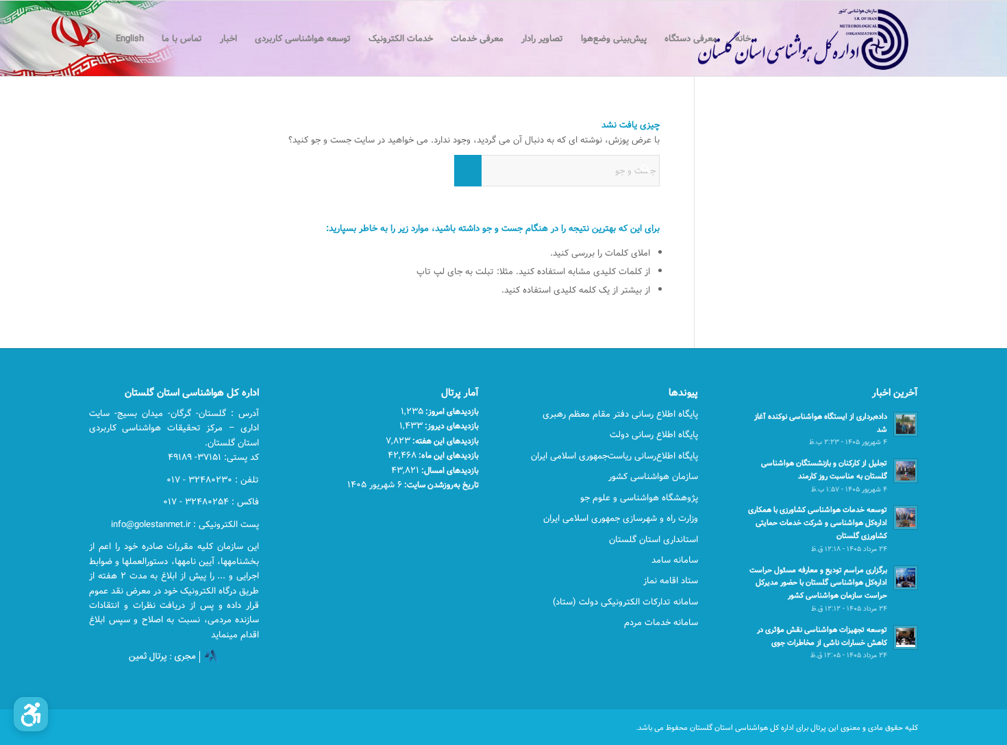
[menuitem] (743, 38)
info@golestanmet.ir (150, 524)
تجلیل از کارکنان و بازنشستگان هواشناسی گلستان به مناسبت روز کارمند (824, 469)
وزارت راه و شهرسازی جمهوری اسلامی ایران (620, 518)
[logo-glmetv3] (782, 38)
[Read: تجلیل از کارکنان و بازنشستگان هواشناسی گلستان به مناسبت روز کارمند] (905, 471)
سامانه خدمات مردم (661, 622)
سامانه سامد (674, 559)
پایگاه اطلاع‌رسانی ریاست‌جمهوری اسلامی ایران (614, 455)
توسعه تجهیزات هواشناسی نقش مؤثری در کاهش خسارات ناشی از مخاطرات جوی (822, 636)
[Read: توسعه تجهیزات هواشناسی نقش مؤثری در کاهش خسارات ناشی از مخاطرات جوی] (905, 637)
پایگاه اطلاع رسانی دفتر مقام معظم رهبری (620, 414)
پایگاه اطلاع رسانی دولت (654, 434)
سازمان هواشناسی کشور (653, 476)
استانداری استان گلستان (653, 539)
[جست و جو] (93, 38)
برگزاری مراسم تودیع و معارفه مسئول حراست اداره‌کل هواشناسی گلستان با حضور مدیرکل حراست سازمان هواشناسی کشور (818, 582)
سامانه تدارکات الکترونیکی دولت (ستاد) (625, 601)
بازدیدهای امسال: (449, 470)
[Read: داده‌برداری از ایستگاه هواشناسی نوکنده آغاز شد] (905, 424)
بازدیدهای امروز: (451, 411)
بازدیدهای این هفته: (444, 441)
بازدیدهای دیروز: (451, 425)
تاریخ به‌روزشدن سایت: (440, 484)
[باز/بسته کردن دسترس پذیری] (31, 714)
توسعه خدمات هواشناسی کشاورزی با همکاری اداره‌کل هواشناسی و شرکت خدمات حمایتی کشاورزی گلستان (817, 522)
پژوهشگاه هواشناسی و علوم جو (639, 497)
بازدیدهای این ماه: (448, 455)
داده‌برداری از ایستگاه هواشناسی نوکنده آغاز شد (820, 423)
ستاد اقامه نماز (670, 580)
